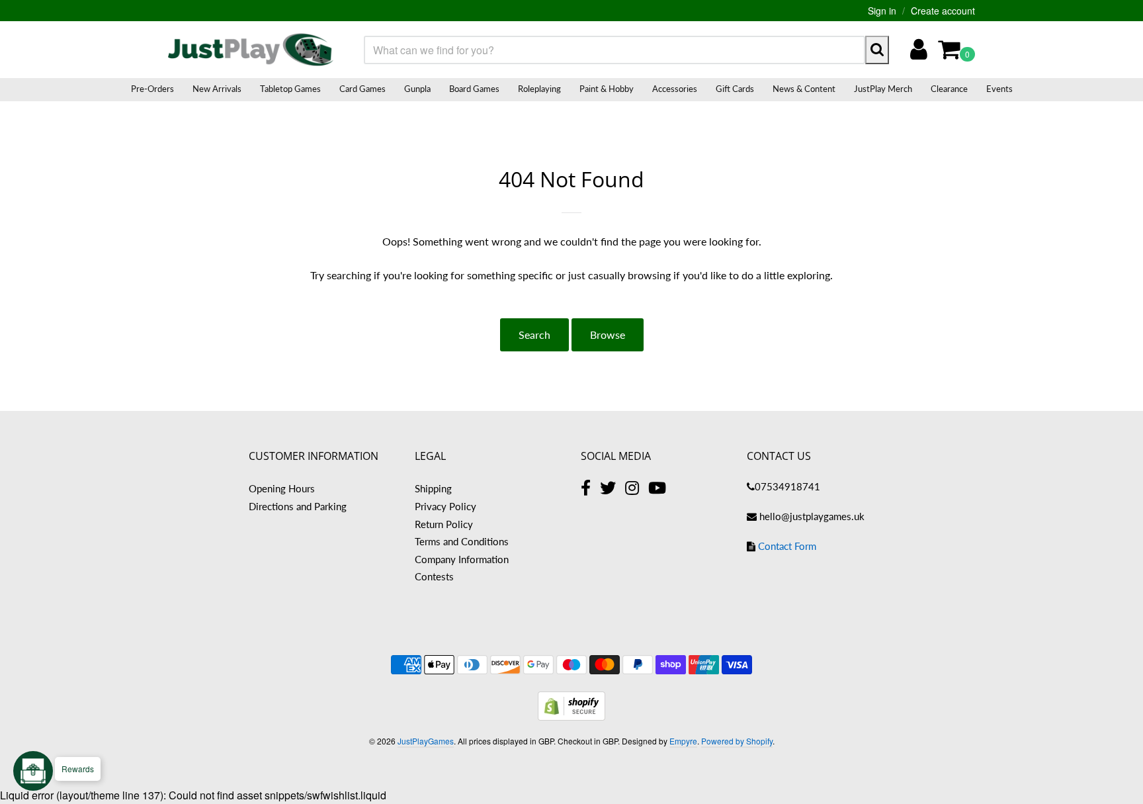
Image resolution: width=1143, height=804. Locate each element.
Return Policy (444, 524)
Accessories (674, 88)
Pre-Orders (152, 88)
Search (534, 334)
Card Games (362, 88)
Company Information (462, 559)
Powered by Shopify (737, 740)
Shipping (433, 488)
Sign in (882, 10)
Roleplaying (539, 88)
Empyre (683, 740)
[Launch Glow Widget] (33, 771)
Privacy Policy (445, 506)
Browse (607, 334)
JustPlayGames (426, 740)
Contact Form (787, 546)
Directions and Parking (298, 506)
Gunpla (417, 88)
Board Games (474, 88)
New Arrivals (216, 88)
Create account (943, 10)
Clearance (949, 88)
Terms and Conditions (462, 541)
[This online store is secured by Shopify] (571, 716)
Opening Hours (282, 488)
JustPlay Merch (883, 88)
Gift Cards (735, 88)
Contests (434, 576)
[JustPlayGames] (250, 49)
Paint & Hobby (606, 88)
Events (999, 88)
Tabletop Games (290, 88)
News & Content (804, 88)
